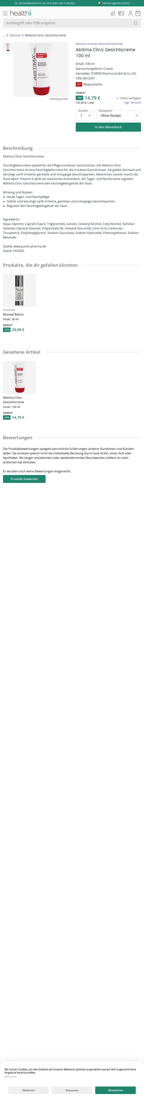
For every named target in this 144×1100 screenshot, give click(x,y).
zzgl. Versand (132, 102)
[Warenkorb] (138, 13)
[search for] (136, 23)
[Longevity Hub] (113, 13)
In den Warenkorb (108, 127)
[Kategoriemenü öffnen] (5, 13)
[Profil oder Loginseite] (131, 13)
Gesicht (15, 35)
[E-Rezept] (122, 13)
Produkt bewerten (24, 479)
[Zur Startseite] (20, 13)
